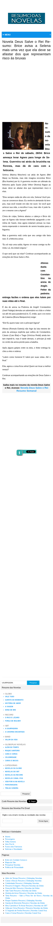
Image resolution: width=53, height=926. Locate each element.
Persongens (10, 839)
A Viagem (9, 707)
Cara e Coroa (11, 754)
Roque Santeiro (12, 751)
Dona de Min (10, 710)
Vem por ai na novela (15, 782)
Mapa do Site (10, 862)
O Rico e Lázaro (12, 717)
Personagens (11, 785)
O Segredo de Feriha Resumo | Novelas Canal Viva (26, 911)
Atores (7, 837)
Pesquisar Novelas (12, 865)
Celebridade (11, 757)
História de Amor (13, 703)
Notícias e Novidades (13, 849)
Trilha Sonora (11, 788)
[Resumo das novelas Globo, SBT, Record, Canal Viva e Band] (26, 13)
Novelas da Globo (13, 768)
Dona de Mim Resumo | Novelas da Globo (22, 888)
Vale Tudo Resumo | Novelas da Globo (20, 891)
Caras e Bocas (11, 761)
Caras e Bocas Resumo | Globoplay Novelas (23, 881)
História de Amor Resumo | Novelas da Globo (23, 893)
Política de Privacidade (14, 867)
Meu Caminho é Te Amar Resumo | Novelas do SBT (26, 906)
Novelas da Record (14, 775)
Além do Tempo (12, 747)
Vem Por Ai (9, 844)
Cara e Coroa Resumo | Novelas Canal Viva (23, 913)
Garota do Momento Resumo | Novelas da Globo (25, 903)
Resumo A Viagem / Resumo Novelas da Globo (24, 886)
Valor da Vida (11, 740)
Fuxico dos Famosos (13, 847)
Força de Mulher (13, 721)
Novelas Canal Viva (14, 778)
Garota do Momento (14, 700)
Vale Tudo (9, 697)
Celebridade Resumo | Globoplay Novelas (22, 883)
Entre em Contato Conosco (16, 860)
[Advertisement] (26, 89)
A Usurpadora (11, 728)
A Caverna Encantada (15, 732)
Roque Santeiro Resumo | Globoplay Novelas (23, 901)
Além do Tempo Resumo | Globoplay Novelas (23, 878)
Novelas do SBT (12, 772)
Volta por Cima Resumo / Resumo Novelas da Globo (26, 908)
